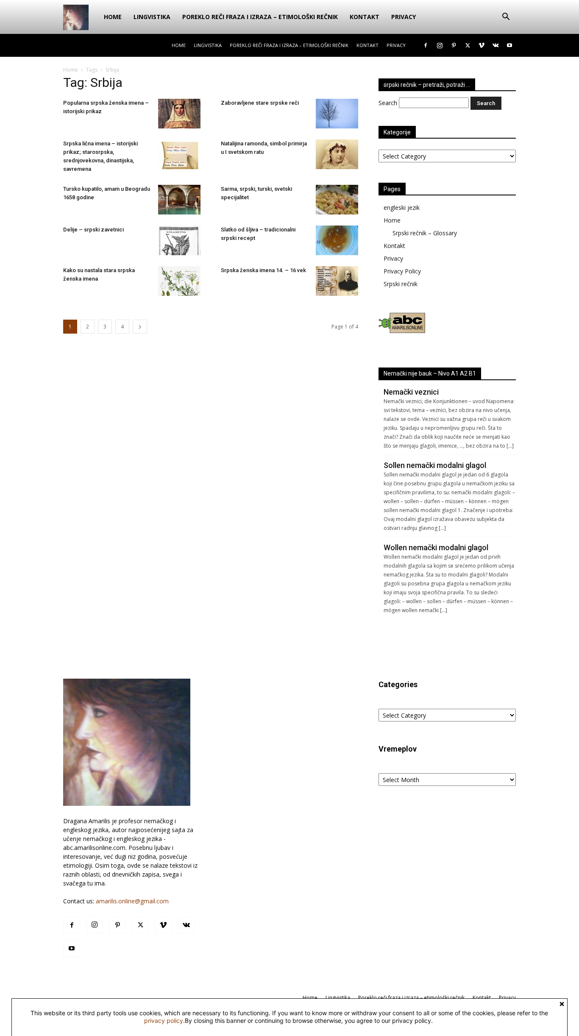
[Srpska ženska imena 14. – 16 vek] (337, 281)
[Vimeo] (481, 45)
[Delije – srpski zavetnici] (179, 240)
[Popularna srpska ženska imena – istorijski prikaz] (179, 113)
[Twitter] (467, 45)
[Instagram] (439, 45)
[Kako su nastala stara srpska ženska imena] (179, 281)
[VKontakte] (495, 45)
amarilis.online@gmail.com (132, 901)
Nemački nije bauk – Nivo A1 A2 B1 (430, 373)
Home (113, 17)
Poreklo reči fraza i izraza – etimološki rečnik (260, 17)
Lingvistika (152, 17)
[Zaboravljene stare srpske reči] (337, 113)
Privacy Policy (402, 271)
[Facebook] (425, 45)
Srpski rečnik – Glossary (424, 233)
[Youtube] (509, 45)
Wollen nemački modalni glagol (436, 547)
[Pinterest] (453, 45)
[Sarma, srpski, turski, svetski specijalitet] (337, 199)
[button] (505, 18)
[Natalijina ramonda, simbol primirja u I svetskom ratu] (337, 154)
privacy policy (163, 1020)
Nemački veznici (411, 391)
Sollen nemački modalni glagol (435, 465)
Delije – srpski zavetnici (93, 229)
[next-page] (140, 327)
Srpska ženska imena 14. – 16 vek (263, 270)
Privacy (403, 17)
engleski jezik (402, 207)
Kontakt (364, 17)
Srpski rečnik (401, 284)
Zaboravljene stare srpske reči (260, 103)
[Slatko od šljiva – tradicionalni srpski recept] (337, 240)
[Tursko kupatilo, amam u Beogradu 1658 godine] (179, 199)
